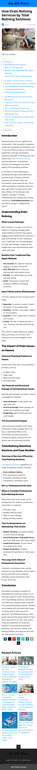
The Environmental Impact (15, 92)
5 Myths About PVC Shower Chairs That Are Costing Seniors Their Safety (9, 735)
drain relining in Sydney (21, 159)
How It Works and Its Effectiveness (18, 76)
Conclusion (7, 130)
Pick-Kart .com (19, 3)
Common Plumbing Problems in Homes (20, 84)
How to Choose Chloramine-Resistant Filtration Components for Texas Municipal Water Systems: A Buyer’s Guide (9, 702)
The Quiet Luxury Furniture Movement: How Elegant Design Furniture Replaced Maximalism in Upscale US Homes (9, 674)
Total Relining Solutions (11, 465)
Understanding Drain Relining (14, 65)
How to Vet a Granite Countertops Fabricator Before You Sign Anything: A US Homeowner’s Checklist (25, 702)
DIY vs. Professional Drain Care (17, 108)
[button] (5, 639)
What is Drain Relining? (14, 67)
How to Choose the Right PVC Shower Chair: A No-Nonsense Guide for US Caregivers (26, 728)
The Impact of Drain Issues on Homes (17, 81)
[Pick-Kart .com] (18, 753)
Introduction (8, 62)
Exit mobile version (18, 767)
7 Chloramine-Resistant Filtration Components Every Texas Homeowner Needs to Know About (25, 673)
